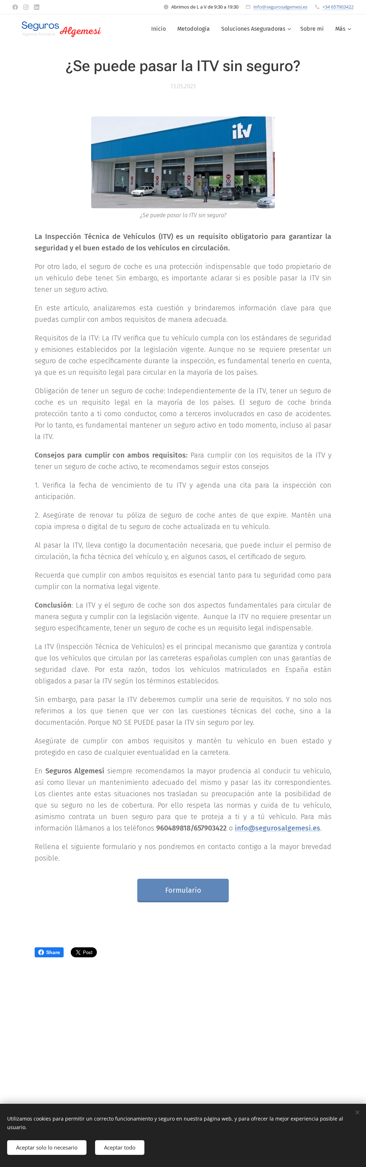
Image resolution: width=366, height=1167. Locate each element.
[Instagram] (25, 7)
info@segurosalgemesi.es (280, 7)
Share (53, 952)
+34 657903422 (337, 7)
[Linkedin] (36, 7)
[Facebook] (15, 7)
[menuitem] (160, 29)
